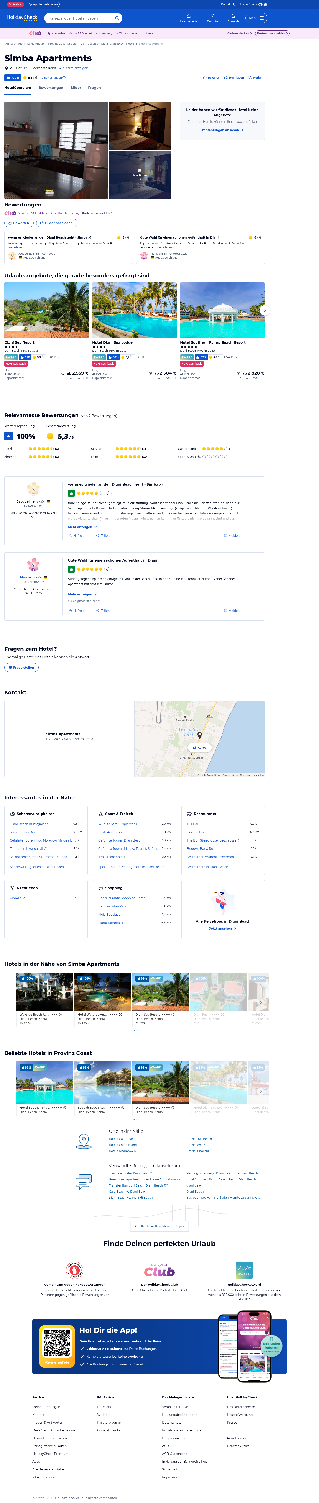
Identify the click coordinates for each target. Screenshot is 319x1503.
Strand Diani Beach (24, 832)
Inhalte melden (43, 1477)
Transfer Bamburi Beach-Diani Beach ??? (138, 1185)
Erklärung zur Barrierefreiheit (184, 1462)
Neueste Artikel (238, 1446)
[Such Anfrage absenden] (117, 18)
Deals (14, 4)
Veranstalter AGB (175, 1407)
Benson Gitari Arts (112, 906)
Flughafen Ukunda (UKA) (29, 849)
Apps (36, 1462)
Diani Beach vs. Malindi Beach (131, 1197)
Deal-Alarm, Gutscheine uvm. (54, 1430)
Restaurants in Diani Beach (207, 867)
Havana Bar (195, 832)
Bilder (75, 88)
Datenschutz (171, 1422)
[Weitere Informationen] (63, 373)
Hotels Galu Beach (122, 1139)
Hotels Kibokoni (197, 1151)
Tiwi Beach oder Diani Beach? (130, 1173)
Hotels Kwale (195, 1145)
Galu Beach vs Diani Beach (128, 1191)
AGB (165, 1446)
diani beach (195, 1185)
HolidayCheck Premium (50, 1454)
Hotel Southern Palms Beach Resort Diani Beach (221, 1179)
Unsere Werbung (240, 1415)
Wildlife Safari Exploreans (117, 824)
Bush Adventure (110, 832)
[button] (56, 150)
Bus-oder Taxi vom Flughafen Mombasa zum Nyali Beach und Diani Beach (223, 1197)
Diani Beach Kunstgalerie (29, 824)
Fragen (94, 88)
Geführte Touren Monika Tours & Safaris (128, 849)
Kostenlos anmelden (271, 33)
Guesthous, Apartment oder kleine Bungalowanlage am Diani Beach (146, 1179)
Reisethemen (237, 1438)
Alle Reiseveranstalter (48, 1469)
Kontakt (226, 4)
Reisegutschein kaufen (49, 1446)
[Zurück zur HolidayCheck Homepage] (22, 18)
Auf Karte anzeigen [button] (73, 68)
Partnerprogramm (111, 1422)
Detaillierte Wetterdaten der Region (160, 1226)
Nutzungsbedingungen (179, 1415)
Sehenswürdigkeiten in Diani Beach (37, 867)
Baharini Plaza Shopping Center (122, 898)
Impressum (170, 1477)
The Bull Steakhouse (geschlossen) (213, 840)
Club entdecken (238, 33)
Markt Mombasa (110, 923)
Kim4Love (17, 898)
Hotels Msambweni (123, 1151)
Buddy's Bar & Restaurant (206, 849)
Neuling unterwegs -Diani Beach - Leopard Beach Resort (223, 1173)
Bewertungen (50, 88)
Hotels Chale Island (123, 1145)
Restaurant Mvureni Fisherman (210, 857)
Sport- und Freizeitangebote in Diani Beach (131, 867)
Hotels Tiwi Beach (199, 1139)
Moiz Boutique (109, 915)
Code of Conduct (110, 1430)
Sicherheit (170, 1469)
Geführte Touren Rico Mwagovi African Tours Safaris (41, 840)
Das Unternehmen (241, 1407)
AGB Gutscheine (174, 1454)
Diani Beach (195, 1191)
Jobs (230, 1430)
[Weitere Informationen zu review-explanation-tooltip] (64, 77)
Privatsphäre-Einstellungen (182, 1430)
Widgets (103, 1415)
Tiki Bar (192, 824)
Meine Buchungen (46, 1407)
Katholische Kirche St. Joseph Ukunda (38, 857)
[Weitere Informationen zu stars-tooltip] (60, 1014)
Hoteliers (104, 1407)
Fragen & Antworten (47, 1422)
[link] (189, 18)
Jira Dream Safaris (112, 857)
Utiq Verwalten (173, 1438)
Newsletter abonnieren (49, 1438)
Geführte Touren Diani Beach (120, 840)
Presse (232, 1422)
